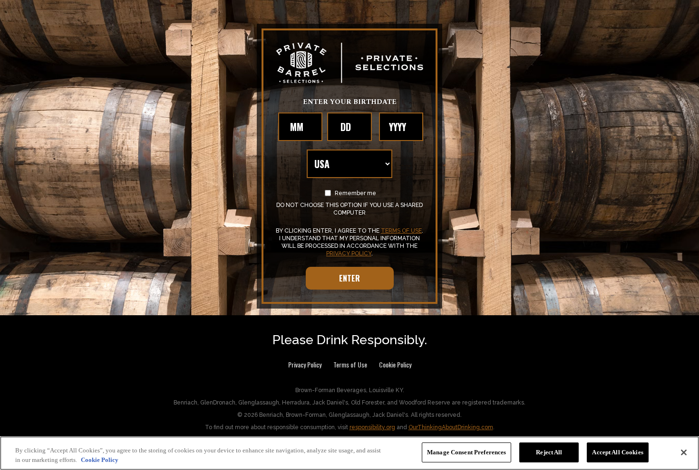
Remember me (354, 193)
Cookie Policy (395, 364)
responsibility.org (372, 427)
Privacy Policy (304, 364)
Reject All (549, 452)
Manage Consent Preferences (466, 452)
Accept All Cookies (617, 452)
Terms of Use (350, 364)
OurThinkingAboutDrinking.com (450, 427)
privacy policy (348, 253)
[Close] (683, 452)
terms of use (401, 230)
